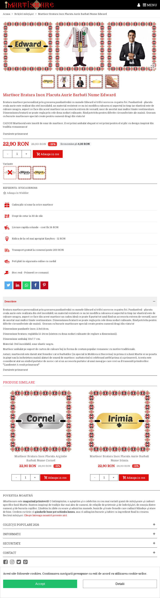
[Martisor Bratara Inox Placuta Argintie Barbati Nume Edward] (25, 173)
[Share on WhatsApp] (26, 285)
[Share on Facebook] (35, 285)
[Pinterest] (25, 562)
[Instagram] (12, 562)
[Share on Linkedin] (17, 285)
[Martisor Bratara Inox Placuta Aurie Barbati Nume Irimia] (119, 421)
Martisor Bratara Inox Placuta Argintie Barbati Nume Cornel (40, 458)
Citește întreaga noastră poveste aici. (45, 515)
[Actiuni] (138, 5)
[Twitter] (18, 562)
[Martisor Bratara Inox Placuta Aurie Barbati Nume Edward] (39, 173)
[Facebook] (5, 562)
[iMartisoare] (29, 5)
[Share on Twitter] (8, 285)
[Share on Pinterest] (44, 285)
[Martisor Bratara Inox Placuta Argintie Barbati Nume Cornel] (41, 421)
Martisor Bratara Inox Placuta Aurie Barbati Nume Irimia (119, 458)
